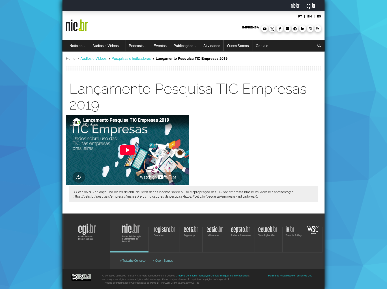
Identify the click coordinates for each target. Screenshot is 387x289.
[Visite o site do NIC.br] (134, 234)
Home (70, 58)
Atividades (211, 45)
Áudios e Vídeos (106, 45)
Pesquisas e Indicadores (131, 58)
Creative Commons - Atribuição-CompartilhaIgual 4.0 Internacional (211, 275)
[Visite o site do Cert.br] (192, 234)
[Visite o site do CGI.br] (85, 238)
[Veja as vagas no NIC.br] (135, 255)
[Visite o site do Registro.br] (165, 234)
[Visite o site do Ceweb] (268, 234)
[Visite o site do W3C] (312, 234)
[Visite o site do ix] (294, 234)
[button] (264, 28)
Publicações (184, 45)
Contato (262, 45)
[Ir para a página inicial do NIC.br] (77, 23)
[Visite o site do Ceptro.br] (240, 234)
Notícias (76, 45)
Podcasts (136, 45)
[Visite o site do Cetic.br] (215, 234)
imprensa (250, 27)
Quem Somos (238, 45)
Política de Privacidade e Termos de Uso (290, 275)
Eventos (160, 45)
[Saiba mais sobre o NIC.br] (163, 255)
